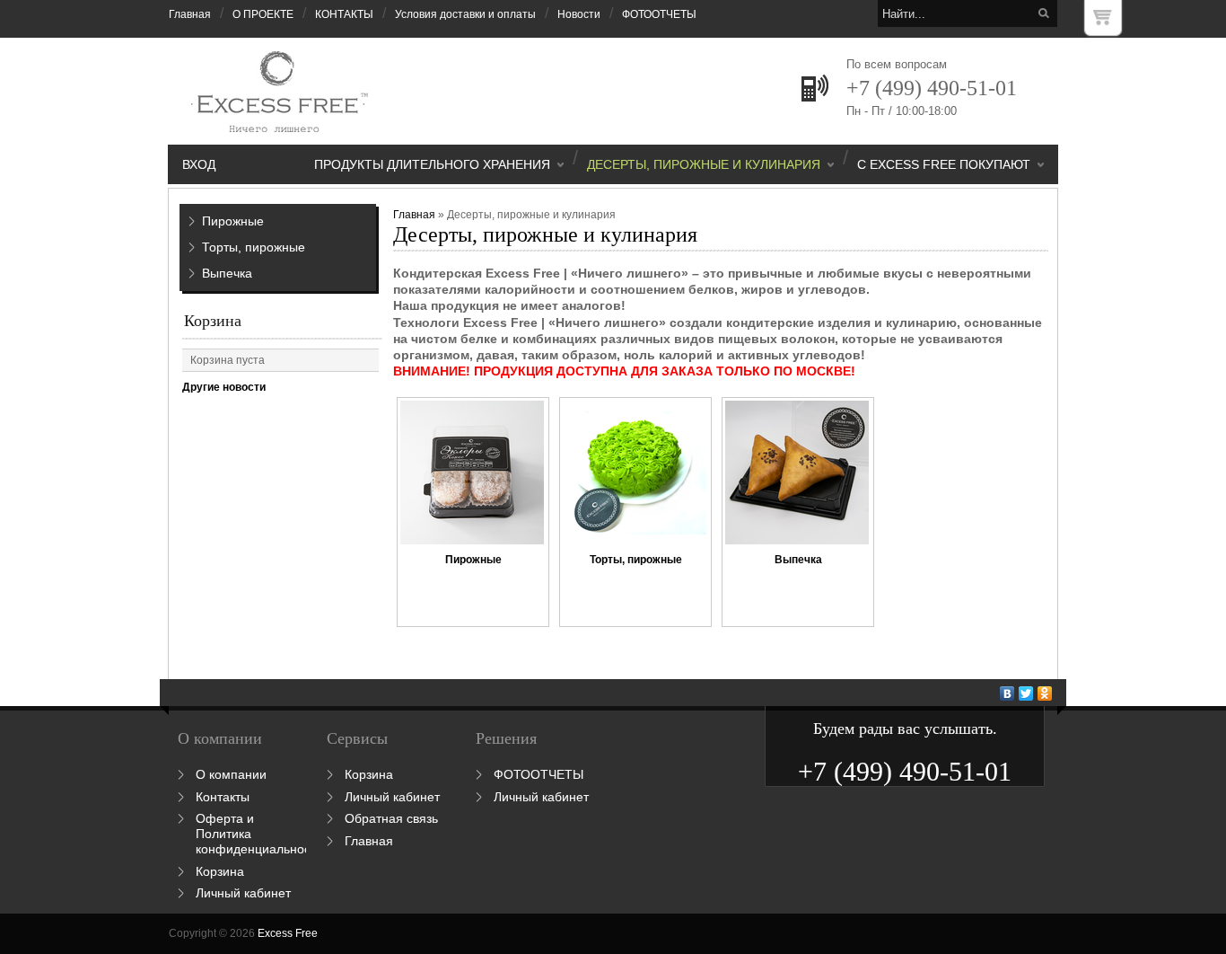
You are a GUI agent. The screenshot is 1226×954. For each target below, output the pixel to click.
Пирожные (233, 221)
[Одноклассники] (1045, 693)
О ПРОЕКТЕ (262, 14)
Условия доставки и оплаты (465, 14)
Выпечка (227, 273)
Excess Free (288, 933)
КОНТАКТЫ (344, 14)
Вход (198, 164)
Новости (578, 14)
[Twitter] (1026, 693)
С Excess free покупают (943, 164)
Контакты (223, 797)
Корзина (212, 321)
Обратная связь (391, 818)
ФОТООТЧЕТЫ (659, 14)
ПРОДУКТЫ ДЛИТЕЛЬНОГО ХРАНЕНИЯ (432, 164)
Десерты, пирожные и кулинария (703, 164)
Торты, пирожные (253, 247)
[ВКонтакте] (1007, 693)
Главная (190, 14)
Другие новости (224, 387)
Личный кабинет (243, 893)
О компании (231, 774)
